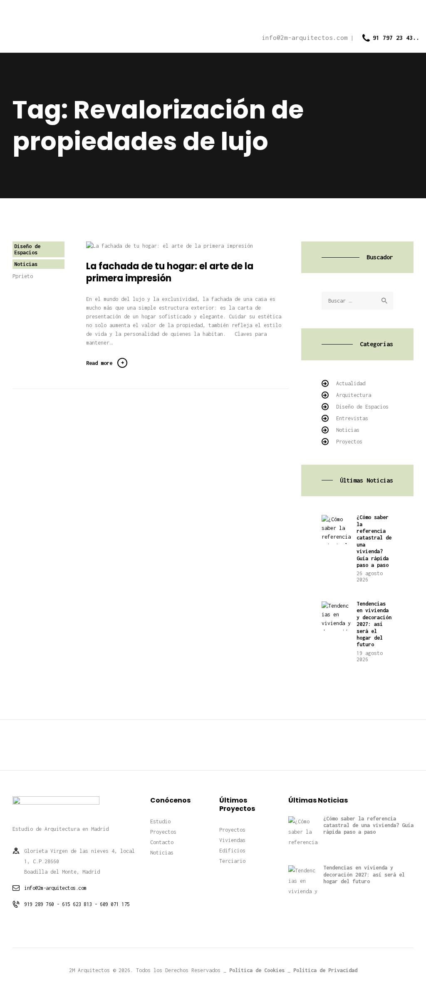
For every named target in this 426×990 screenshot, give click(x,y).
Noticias (25, 264)
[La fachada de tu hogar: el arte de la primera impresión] (181, 246)
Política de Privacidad (325, 970)
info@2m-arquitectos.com (55, 888)
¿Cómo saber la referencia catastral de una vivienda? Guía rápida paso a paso (374, 541)
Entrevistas (352, 418)
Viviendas (232, 840)
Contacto (161, 842)
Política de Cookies (257, 970)
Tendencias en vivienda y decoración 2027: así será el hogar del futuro (374, 624)
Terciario (232, 861)
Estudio (160, 821)
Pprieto (22, 276)
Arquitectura (353, 395)
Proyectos (349, 441)
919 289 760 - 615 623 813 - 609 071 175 (77, 904)
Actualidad (350, 383)
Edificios (232, 850)
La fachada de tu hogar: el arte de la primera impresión (169, 272)
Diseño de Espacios (27, 249)
